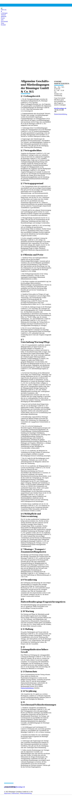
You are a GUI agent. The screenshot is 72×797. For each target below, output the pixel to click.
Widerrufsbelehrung (26, 793)
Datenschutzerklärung (27, 688)
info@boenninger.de (60, 108)
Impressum (7, 793)
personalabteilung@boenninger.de (14, 787)
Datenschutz (15, 793)
